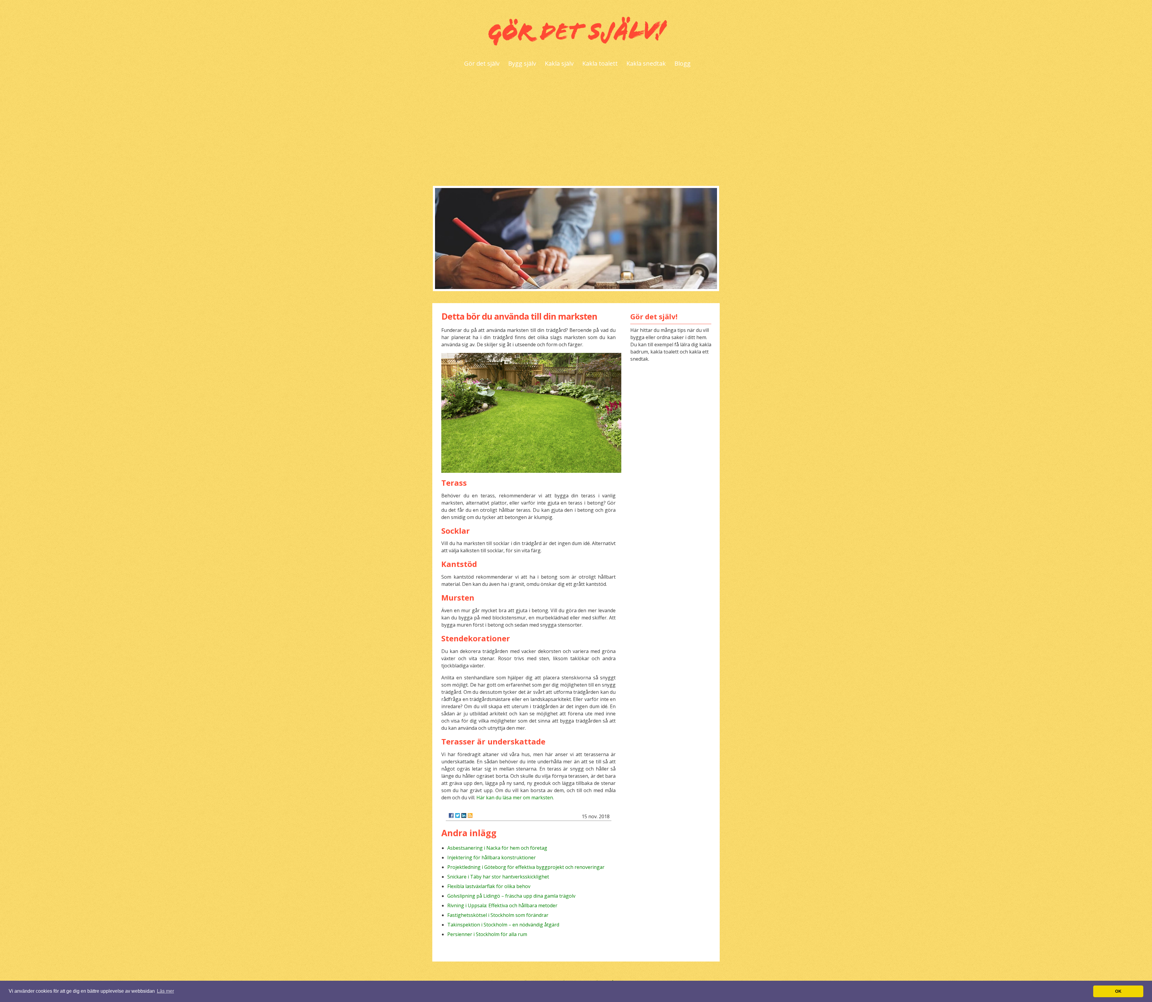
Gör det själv (482, 63)
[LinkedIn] (463, 815)
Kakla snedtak (646, 63)
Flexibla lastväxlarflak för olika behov (488, 886)
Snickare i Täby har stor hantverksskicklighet (498, 876)
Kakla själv (559, 63)
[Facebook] (451, 815)
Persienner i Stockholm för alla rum (487, 934)
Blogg (682, 63)
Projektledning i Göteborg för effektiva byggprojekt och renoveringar (525, 867)
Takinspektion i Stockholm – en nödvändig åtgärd (503, 924)
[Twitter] (457, 815)
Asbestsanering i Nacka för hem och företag (497, 848)
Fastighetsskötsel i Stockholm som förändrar (497, 915)
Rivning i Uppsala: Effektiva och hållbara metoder (502, 905)
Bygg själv (522, 63)
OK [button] (1118, 991)
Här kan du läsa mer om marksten (514, 797)
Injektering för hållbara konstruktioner (491, 857)
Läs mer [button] (165, 991)
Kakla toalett (600, 63)
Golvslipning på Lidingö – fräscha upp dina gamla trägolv (511, 896)
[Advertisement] (576, 129)
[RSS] (470, 815)
